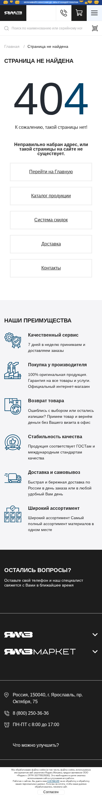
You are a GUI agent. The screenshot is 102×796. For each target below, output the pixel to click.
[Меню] (94, 13)
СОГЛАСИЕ (53, 781)
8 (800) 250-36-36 (31, 713)
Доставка (51, 243)
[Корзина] (79, 13)
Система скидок (51, 219)
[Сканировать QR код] (95, 28)
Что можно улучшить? (36, 745)
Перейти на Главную (51, 171)
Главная (12, 46)
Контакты (51, 268)
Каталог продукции (51, 195)
